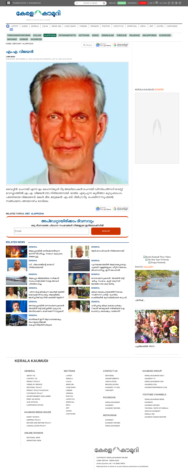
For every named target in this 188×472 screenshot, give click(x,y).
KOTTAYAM (84, 35)
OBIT (27, 213)
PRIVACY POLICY (33, 381)
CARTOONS (172, 26)
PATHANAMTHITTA (67, 35)
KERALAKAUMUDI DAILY (154, 375)
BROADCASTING (112, 384)
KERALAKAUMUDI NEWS (154, 399)
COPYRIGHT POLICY (35, 393)
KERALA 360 (150, 414)
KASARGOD (36, 39)
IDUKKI (95, 35)
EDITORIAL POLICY (34, 387)
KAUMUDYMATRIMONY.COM (156, 387)
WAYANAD (12, 39)
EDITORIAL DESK (33, 437)
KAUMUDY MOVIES (112, 408)
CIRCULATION (110, 381)
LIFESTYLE (118, 26)
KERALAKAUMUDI (112, 402)
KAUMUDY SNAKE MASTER (155, 417)
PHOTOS (106, 26)
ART (151, 26)
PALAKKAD (135, 35)
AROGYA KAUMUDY (152, 411)
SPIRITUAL (132, 26)
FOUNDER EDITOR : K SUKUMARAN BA (27, 3)
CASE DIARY (70, 26)
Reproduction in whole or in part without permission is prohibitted (122, 466)
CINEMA (83, 26)
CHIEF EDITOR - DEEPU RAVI (107, 460)
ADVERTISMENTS (112, 378)
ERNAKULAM (108, 35)
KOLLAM (37, 35)
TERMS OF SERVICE (34, 384)
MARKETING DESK (34, 440)
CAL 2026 (163, 3)
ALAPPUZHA (50, 35)
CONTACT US (32, 378)
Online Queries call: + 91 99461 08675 (110, 463)
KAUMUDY (109, 405)
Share (89, 45)
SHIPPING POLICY (34, 420)
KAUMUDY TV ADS (112, 387)
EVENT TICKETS (33, 417)
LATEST (14, 26)
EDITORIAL (109, 375)
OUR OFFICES (32, 402)
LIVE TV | (154, 3)
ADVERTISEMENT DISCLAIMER (39, 396)
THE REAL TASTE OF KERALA (156, 408)
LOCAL (45, 26)
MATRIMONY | (133, 3)
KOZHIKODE (165, 35)
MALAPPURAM (149, 35)
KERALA (35, 26)
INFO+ (143, 26)
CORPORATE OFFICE (35, 405)
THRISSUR (121, 35)
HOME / (9, 44)
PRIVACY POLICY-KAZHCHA (37, 390)
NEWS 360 (56, 26)
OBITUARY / (17, 44)
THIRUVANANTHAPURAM (18, 35)
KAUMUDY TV (150, 378)
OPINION (94, 26)
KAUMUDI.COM (151, 384)
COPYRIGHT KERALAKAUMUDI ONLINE (112, 457)
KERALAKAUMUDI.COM (154, 381)
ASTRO (160, 26)
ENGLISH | (113, 3)
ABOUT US (31, 375)
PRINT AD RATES (33, 399)
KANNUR (24, 39)
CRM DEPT (109, 390)
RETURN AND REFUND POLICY (39, 423)
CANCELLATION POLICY (36, 426)
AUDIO (25, 26)
